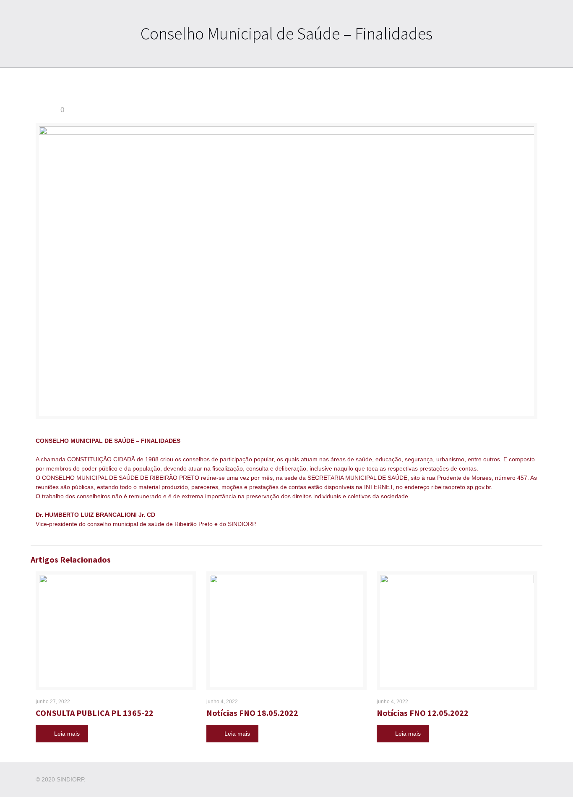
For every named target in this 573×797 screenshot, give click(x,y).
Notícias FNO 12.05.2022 (423, 713)
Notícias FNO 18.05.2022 (252, 713)
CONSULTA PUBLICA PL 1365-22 (95, 713)
